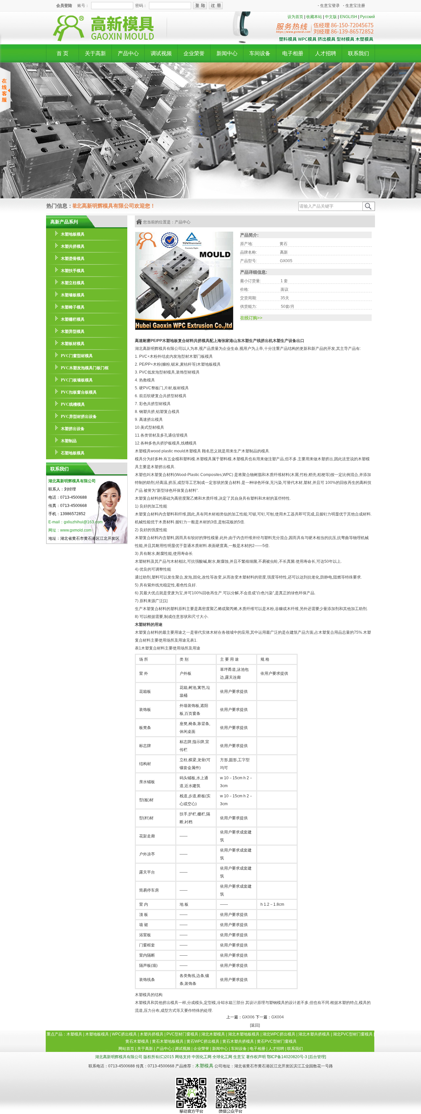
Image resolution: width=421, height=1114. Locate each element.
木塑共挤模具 (73, 246)
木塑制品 (69, 441)
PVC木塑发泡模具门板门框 (85, 368)
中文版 (331, 16)
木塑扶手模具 (73, 270)
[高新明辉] (100, 40)
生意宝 (239, 1057)
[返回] (255, 1025)
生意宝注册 (354, 5)
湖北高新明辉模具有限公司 (72, 481)
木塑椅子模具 (73, 307)
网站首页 (126, 1048)
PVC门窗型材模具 (77, 355)
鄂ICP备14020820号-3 (287, 1057)
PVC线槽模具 (73, 404)
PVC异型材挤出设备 (79, 416)
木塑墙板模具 (73, 295)
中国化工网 (201, 1057)
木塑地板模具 (73, 234)
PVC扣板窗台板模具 (79, 392)
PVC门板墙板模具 (77, 380)
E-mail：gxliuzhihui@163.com (75, 522)
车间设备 (259, 53)
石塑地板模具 (73, 453)
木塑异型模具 (73, 331)
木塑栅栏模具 (73, 319)
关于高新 (95, 53)
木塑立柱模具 (73, 283)
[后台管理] (317, 1057)
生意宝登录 (329, 5)
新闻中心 (226, 53)
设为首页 (295, 16)
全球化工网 (222, 1057)
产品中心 (128, 53)
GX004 (277, 1017)
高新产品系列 (64, 221)
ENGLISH (348, 16)
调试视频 (161, 53)
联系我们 (358, 53)
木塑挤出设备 (73, 428)
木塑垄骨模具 (73, 258)
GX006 (248, 1017)
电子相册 (292, 53)
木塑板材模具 (73, 343)
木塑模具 (204, 1065)
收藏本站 (314, 16)
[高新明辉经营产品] (326, 40)
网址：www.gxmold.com (69, 530)
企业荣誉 (194, 53)
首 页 (62, 53)
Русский (367, 16)
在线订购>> (251, 317)
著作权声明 (256, 1057)
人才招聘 (325, 53)
